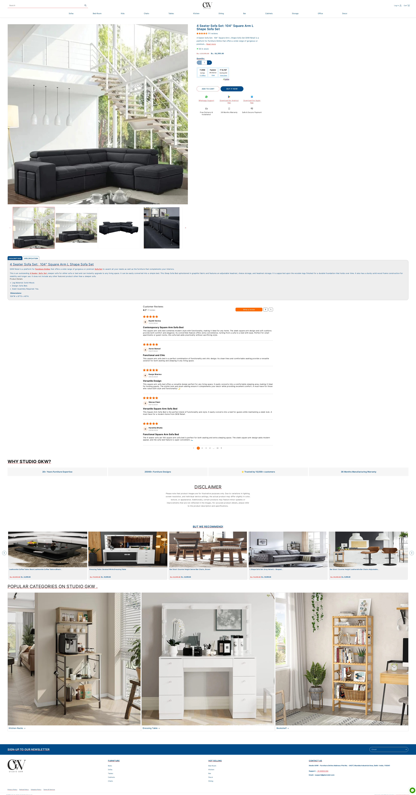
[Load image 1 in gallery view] (33, 228)
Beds (110, 766)
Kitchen (211, 770)
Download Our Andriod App (229, 101)
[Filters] (265, 309)
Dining (210, 781)
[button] (407, 5)
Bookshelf (282, 728)
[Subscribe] (406, 749)
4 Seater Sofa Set (38, 273)
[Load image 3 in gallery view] (119, 228)
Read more (211, 44)
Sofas (110, 770)
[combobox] (48, 5)
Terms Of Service (49, 789)
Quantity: (201, 58)
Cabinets (111, 777)
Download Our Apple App (251, 101)
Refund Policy (24, 789)
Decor (210, 777)
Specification (31, 258)
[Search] (85, 5)
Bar (209, 773)
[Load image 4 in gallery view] (161, 228)
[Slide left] (10, 227)
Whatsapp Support (206, 100)
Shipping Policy (36, 789)
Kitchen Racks (16, 728)
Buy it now (232, 89)
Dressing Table (150, 728)
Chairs (110, 781)
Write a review (249, 309)
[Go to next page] (222, 448)
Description (15, 258)
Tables (110, 773)
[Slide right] (185, 227)
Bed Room (212, 766)
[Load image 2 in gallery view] (76, 228)
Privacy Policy (12, 789)
